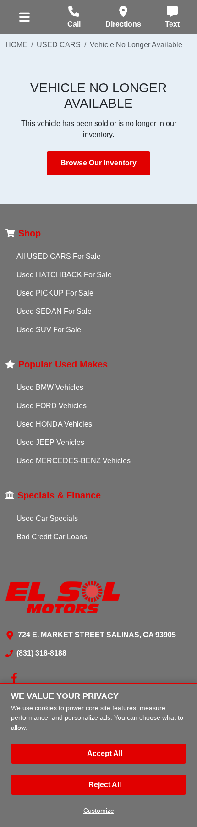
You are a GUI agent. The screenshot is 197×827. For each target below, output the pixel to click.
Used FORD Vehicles (51, 406)
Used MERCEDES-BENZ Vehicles (73, 461)
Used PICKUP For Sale (54, 293)
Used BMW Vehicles (49, 387)
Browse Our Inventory (98, 163)
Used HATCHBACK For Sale (64, 275)
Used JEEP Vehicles (50, 442)
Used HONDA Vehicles (54, 424)
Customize (98, 810)
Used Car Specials (47, 518)
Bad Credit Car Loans (51, 537)
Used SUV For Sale (48, 330)
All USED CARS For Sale (58, 256)
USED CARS (59, 45)
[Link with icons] (16, 678)
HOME (16, 45)
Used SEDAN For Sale (54, 311)
